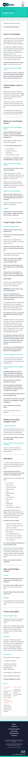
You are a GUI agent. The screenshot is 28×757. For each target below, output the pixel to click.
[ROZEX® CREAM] (18, 691)
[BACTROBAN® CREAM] (8, 692)
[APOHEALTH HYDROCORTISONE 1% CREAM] (8, 705)
